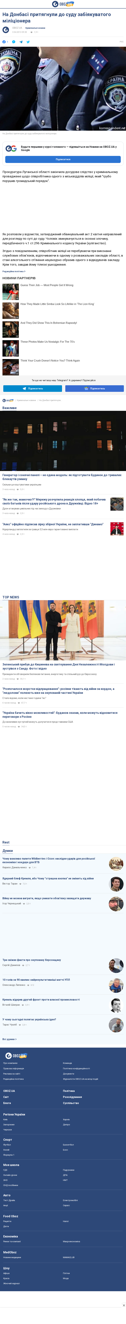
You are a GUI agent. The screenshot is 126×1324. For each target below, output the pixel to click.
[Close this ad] (123, 1305)
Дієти (6, 1226)
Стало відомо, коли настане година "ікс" (24, 698)
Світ (6, 1097)
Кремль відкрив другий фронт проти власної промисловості (41, 999)
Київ (5, 1119)
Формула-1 (8, 1155)
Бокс (65, 1150)
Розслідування (72, 1097)
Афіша (6, 1273)
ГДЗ (5, 1170)
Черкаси (7, 1129)
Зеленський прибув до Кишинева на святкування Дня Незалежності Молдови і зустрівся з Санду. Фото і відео (58, 666)
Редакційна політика (12, 271)
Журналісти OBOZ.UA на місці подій (80, 1079)
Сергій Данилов (11, 965)
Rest (6, 842)
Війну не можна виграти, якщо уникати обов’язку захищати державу (46, 898)
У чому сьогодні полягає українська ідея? (29, 1019)
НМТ (65, 1180)
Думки (7, 851)
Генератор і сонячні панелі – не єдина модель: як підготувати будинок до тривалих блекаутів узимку (61, 477)
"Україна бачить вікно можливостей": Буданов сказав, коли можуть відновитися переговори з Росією (59, 714)
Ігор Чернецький (11, 903)
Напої (66, 1221)
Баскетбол (68, 1144)
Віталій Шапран (11, 1004)
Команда (67, 1063)
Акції (5, 1205)
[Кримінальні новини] (8, 401)
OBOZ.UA (17, 27)
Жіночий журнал (11, 1283)
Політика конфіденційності (76, 1068)
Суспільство (71, 1103)
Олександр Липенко (13, 984)
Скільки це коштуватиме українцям (21, 484)
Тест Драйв (9, 1200)
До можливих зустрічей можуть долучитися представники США (37, 722)
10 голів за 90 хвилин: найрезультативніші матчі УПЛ (36, 979)
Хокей (6, 1150)
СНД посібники (10, 1185)
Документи (68, 1074)
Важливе (9, 408)
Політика (69, 1091)
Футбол (7, 1144)
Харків (66, 1119)
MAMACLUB (68, 1257)
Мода (66, 1278)
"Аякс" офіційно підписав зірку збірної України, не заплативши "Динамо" (52, 524)
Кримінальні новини (35, 28)
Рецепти (7, 1221)
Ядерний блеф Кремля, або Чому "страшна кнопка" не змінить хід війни (48, 878)
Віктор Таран (9, 883)
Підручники (68, 1170)
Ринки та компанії (12, 1241)
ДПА (65, 1175)
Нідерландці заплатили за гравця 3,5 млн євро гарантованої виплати (40, 529)
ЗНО (5, 1180)
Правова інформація (13, 1068)
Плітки (66, 1273)
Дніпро (66, 1124)
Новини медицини (12, 1257)
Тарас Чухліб (9, 1024)
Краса (6, 1278)
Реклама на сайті (11, 1074)
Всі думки (8, 1039)
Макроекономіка (71, 1241)
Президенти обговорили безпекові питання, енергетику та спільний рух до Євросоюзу (49, 674)
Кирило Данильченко (14, 867)
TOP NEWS (10, 597)
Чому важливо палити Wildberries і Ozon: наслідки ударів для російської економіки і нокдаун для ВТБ (48, 860)
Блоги (7, 1103)
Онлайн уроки (10, 1175)
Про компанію (10, 1063)
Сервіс (66, 1205)
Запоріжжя (8, 1124)
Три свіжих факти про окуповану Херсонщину (31, 960)
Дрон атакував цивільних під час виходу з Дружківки (31, 508)
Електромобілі (70, 1200)
